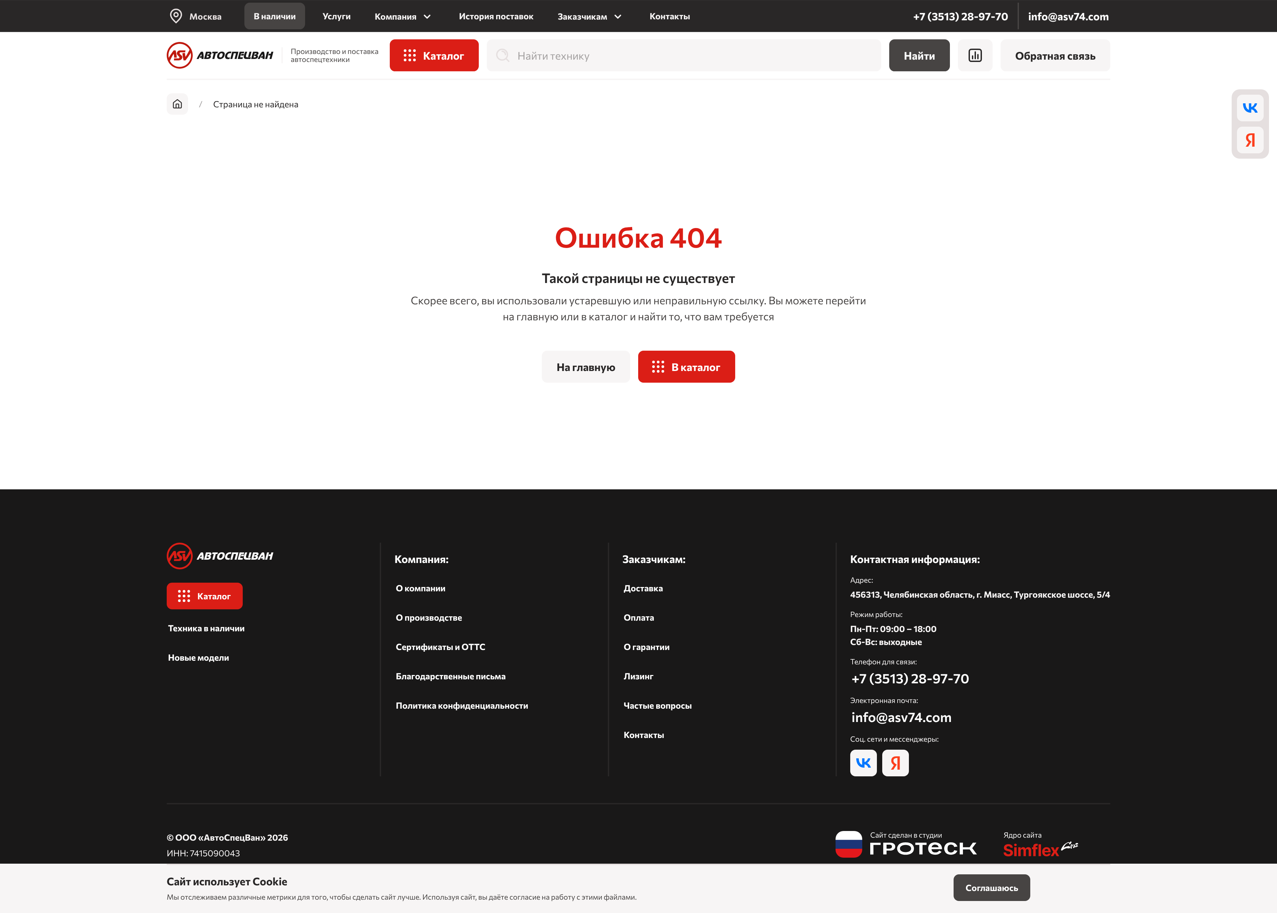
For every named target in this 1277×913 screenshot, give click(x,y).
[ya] (1250, 140)
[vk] (1250, 108)
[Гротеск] (906, 845)
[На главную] (220, 55)
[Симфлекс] (1042, 845)
